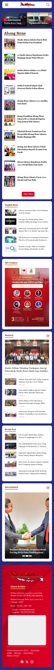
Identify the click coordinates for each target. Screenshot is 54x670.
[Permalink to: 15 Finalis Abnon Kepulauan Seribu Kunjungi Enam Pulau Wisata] (9, 59)
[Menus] (6, 5)
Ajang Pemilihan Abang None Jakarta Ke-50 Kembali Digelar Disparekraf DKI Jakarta (31, 119)
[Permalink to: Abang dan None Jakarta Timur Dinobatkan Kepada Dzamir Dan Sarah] (9, 150)
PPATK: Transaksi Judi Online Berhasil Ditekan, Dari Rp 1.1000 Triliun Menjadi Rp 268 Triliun (33, 380)
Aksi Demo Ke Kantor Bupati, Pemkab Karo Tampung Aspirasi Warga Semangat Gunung (39, 22)
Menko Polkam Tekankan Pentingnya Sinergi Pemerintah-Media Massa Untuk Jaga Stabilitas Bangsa (26, 370)
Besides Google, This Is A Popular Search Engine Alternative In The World (32, 247)
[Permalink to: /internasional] (48, 487)
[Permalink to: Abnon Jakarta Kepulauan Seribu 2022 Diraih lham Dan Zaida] (9, 166)
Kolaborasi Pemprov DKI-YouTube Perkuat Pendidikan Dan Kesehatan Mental (32, 412)
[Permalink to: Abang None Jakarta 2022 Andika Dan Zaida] (9, 105)
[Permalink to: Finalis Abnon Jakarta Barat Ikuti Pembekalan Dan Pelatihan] (9, 44)
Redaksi (17, 653)
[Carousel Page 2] (27, 556)
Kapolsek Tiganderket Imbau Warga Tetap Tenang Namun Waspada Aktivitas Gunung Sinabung (14, 22)
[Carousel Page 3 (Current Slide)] (30, 556)
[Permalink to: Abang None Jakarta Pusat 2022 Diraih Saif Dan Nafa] (9, 181)
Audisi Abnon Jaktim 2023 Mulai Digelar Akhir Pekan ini (31, 71)
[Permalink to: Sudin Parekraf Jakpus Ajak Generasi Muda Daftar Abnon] (9, 89)
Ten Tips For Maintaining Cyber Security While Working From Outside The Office (33, 220)
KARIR (9, 653)
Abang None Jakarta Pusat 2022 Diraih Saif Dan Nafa (31, 178)
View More (28, 194)
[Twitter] (27, 662)
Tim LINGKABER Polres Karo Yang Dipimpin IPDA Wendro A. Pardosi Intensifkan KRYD (32, 445)
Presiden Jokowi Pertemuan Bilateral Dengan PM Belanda (27, 551)
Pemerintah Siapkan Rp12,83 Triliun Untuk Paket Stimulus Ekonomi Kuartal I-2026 (32, 391)
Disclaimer (28, 653)
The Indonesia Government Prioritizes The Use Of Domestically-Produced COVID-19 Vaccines (33, 238)
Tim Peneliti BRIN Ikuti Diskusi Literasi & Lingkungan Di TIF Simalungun (31, 436)
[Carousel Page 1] (23, 556)
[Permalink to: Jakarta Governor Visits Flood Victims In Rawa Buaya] (10, 212)
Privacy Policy (13, 656)
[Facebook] (22, 662)
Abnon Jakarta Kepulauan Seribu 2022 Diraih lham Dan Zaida (32, 163)
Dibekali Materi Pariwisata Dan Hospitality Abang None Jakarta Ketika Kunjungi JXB (31, 134)
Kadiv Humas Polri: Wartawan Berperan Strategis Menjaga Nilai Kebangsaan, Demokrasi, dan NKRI (32, 402)
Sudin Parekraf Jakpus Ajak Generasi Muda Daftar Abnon (30, 87)
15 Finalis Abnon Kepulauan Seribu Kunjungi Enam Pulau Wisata (32, 56)
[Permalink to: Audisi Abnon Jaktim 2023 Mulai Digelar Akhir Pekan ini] (9, 74)
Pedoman (35, 651)
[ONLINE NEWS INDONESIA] (27, 4)
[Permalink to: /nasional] (48, 335)
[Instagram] (32, 662)
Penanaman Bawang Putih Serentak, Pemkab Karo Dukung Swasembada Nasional (33, 472)
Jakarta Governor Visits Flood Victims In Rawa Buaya (33, 211)
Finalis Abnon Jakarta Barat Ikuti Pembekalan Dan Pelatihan (32, 41)
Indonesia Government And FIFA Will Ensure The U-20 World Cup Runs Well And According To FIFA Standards (34, 229)
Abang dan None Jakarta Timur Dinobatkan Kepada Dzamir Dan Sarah (32, 149)
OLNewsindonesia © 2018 (17, 651)
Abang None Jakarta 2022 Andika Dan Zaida (32, 102)
